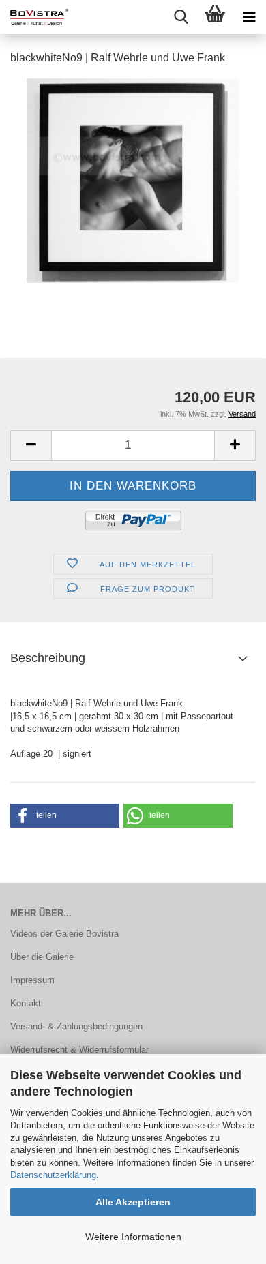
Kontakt (25, 1003)
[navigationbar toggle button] (249, 17)
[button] (30, 445)
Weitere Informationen (133, 1236)
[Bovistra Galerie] (34, 17)
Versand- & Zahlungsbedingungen (76, 1026)
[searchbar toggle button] (181, 17)
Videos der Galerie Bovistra (64, 934)
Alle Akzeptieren (133, 1202)
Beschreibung (47, 658)
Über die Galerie (42, 957)
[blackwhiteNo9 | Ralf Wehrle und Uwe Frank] (133, 180)
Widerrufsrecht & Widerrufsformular (79, 1049)
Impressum (32, 980)
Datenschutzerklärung (53, 1175)
